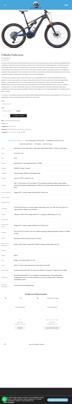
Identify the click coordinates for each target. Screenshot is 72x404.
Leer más (20, 328)
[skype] (24, 132)
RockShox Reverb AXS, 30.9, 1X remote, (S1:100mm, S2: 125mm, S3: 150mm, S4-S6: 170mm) (40, 270)
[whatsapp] (22, 132)
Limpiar (18, 110)
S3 (16, 153)
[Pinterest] (15, 132)
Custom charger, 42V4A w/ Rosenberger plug (27, 173)
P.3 (20, 319)
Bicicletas (14, 129)
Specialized (20, 322)
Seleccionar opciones (52, 328)
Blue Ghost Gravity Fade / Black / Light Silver (27, 148)
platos (16, 255)
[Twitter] (9, 132)
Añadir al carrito (19, 115)
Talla (2, 107)
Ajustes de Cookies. (9, 402)
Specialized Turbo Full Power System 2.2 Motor (27, 238)
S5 (20, 153)
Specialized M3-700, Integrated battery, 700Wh (28, 163)
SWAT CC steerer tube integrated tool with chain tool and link (32, 265)
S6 (22, 153)
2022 (9, 129)
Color (3, 101)
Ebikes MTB (12, 126)
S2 (14, 153)
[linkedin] (19, 132)
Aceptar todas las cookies (58, 400)
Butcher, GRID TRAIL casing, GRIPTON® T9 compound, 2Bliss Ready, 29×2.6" (36, 244)
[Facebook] (11, 132)
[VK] (13, 132)
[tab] (16, 140)
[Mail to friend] (17, 132)
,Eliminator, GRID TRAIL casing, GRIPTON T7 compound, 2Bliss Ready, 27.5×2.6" (37, 214)
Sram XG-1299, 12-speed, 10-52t (23, 178)
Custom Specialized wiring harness (24, 285)
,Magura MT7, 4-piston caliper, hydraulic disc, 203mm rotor (31, 192)
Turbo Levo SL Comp (52, 319)
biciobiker (21, 129)
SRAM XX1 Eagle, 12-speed (22, 168)
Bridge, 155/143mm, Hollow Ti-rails (24, 260)
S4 (18, 153)
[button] (4, 399)
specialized (27, 129)
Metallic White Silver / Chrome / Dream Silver (54, 148)
